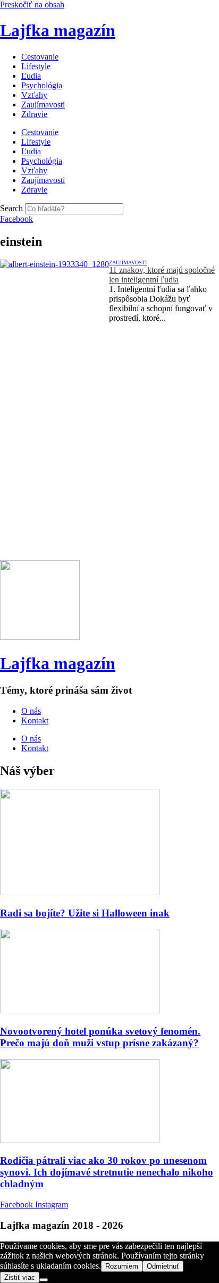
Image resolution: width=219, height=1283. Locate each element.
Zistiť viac (19, 1277)
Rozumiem (121, 1266)
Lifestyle (35, 66)
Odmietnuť (163, 1266)
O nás (31, 710)
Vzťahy (34, 94)
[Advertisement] (109, 450)
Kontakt (34, 720)
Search (11, 208)
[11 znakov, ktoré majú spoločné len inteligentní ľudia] (54, 300)
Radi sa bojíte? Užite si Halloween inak (85, 913)
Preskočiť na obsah (32, 4)
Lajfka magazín (57, 30)
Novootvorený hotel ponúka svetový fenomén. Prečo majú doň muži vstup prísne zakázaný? (100, 1037)
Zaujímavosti (43, 104)
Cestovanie (39, 56)
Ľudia (31, 75)
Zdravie (34, 114)
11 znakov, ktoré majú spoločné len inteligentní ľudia (162, 274)
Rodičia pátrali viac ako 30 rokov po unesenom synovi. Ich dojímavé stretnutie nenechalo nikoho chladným (106, 1172)
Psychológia (41, 85)
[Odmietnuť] (43, 1279)
